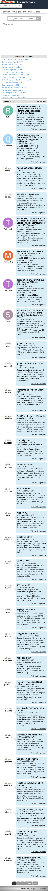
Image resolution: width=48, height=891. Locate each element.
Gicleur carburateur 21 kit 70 (12, 62)
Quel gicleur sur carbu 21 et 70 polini (16, 59)
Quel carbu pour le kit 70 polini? (14, 72)
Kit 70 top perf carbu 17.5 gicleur (14, 93)
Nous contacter (40, 889)
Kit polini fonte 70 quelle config (13, 98)
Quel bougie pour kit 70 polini (13, 70)
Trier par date (41, 101)
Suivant (28, 883)
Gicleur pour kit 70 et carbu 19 (13, 64)
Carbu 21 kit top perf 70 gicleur (13, 77)
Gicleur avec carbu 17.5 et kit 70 (14, 87)
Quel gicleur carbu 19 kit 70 (12, 85)
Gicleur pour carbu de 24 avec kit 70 (15, 75)
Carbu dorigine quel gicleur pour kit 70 (16, 80)
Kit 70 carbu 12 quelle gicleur (13, 82)
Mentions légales (26, 889)
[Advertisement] (24, 41)
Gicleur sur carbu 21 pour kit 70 (13, 90)
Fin (35, 883)
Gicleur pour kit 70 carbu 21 (12, 67)
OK (20, 6)
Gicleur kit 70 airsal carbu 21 (12, 95)
